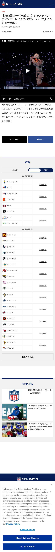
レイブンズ (10, 240)
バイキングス (11, 342)
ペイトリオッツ (12, 194)
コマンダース (11, 235)
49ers (9, 206)
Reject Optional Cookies (27, 538)
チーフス (10, 312)
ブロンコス (10, 348)
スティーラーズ (12, 182)
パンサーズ (10, 252)
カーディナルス (12, 330)
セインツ (10, 294)
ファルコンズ (11, 259)
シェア (41, 140)
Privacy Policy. (13, 524)
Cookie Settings (27, 530)
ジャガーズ (10, 276)
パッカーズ (10, 336)
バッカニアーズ (12, 271)
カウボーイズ (11, 300)
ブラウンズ (10, 199)
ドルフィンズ (11, 264)
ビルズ (9, 187)
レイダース (10, 211)
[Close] (51, 485)
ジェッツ (10, 288)
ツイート (15, 140)
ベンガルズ (10, 318)
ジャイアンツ (11, 283)
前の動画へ (7, 31)
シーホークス (11, 306)
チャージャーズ (12, 223)
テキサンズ (10, 247)
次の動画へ (47, 31)
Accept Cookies (27, 546)
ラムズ (9, 217)
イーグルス (10, 324)
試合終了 (42, 185)
